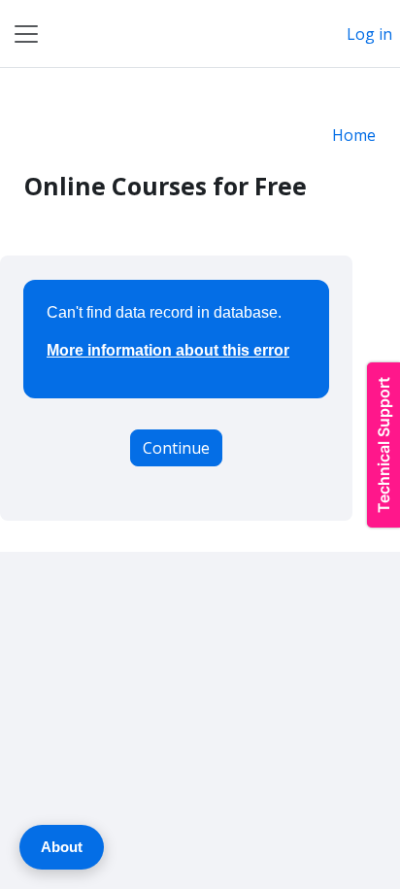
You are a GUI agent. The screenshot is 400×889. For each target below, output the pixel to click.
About (62, 846)
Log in (369, 34)
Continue (176, 448)
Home (354, 135)
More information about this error (168, 350)
